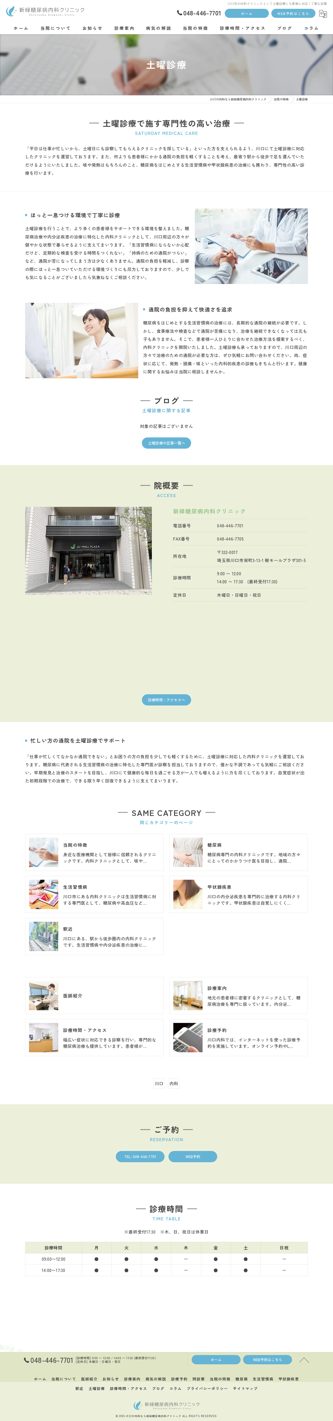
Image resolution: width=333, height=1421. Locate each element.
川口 (159, 1083)
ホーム (247, 13)
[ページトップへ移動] (304, 1360)
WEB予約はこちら (293, 13)
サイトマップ (245, 1388)
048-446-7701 (230, 525)
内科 (173, 1083)
